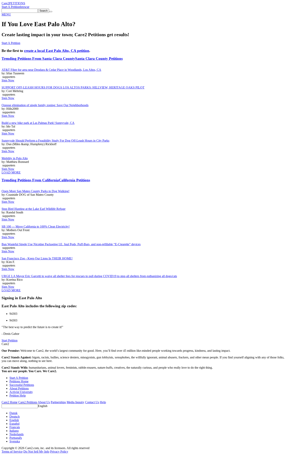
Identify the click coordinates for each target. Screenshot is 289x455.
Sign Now (8, 80)
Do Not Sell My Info (36, 451)
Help (103, 402)
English (42, 406)
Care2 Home (9, 402)
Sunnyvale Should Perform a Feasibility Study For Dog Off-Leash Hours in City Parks (55, 140)
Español (14, 423)
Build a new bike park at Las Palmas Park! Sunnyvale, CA (38, 123)
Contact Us (92, 402)
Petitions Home (19, 381)
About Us (44, 402)
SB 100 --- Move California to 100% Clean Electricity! (36, 226)
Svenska (14, 441)
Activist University (21, 392)
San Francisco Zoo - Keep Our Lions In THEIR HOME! (37, 258)
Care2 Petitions (27, 402)
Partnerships (58, 402)
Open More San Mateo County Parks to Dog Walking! (35, 191)
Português (15, 437)
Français (14, 427)
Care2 (5, 3)
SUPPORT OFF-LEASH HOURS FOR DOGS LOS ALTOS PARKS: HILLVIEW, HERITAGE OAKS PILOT (73, 87)
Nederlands (16, 434)
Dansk (13, 413)
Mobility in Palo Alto (15, 158)
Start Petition (9, 340)
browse (24, 6)
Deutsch (14, 416)
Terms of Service (12, 451)
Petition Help (17, 395)
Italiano (14, 430)
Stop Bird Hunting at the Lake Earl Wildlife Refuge (33, 208)
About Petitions (19, 388)
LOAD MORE (11, 172)
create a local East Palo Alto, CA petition (56, 51)
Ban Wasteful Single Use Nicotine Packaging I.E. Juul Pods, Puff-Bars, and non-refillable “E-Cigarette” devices (71, 244)
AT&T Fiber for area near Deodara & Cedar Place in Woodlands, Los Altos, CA (51, 69)
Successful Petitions (21, 385)
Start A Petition (11, 6)
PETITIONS (17, 3)
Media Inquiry (75, 402)
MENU (6, 14)
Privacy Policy (59, 451)
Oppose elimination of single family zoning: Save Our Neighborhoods (45, 105)
